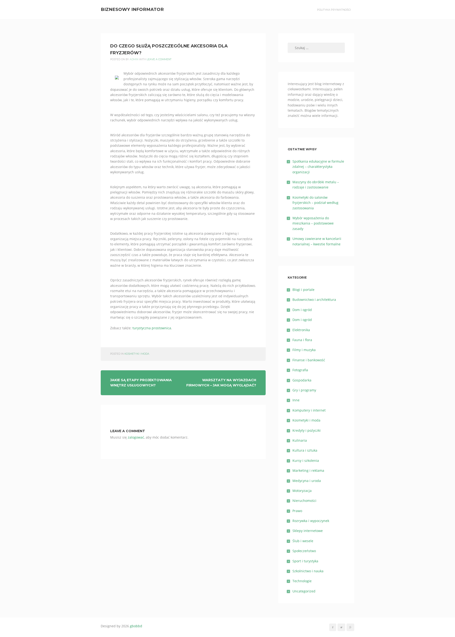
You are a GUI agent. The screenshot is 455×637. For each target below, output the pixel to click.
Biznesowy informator (132, 9)
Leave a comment (159, 59)
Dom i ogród (302, 309)
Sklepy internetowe (307, 530)
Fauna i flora (302, 340)
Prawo (297, 511)
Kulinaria (299, 440)
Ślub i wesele (302, 541)
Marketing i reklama (308, 470)
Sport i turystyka (305, 561)
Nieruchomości (304, 500)
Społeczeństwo (304, 551)
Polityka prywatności (334, 9)
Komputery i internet (309, 410)
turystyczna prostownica (151, 328)
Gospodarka (301, 380)
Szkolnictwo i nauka (307, 571)
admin (134, 59)
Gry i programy (304, 390)
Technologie (302, 581)
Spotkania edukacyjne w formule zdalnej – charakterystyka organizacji (318, 166)
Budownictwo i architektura (314, 299)
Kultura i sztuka (304, 450)
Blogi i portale (303, 289)
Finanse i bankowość (308, 360)
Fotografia (300, 370)
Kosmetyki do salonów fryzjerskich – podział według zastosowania (315, 202)
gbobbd (136, 626)
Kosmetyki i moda (136, 353)
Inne (296, 400)
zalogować (136, 437)
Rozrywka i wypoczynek (310, 520)
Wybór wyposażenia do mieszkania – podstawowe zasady (313, 223)
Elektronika (301, 330)
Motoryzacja (302, 490)
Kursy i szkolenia (305, 460)
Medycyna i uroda (306, 480)
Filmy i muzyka (304, 350)
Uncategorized (303, 591)
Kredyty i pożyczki (306, 430)
